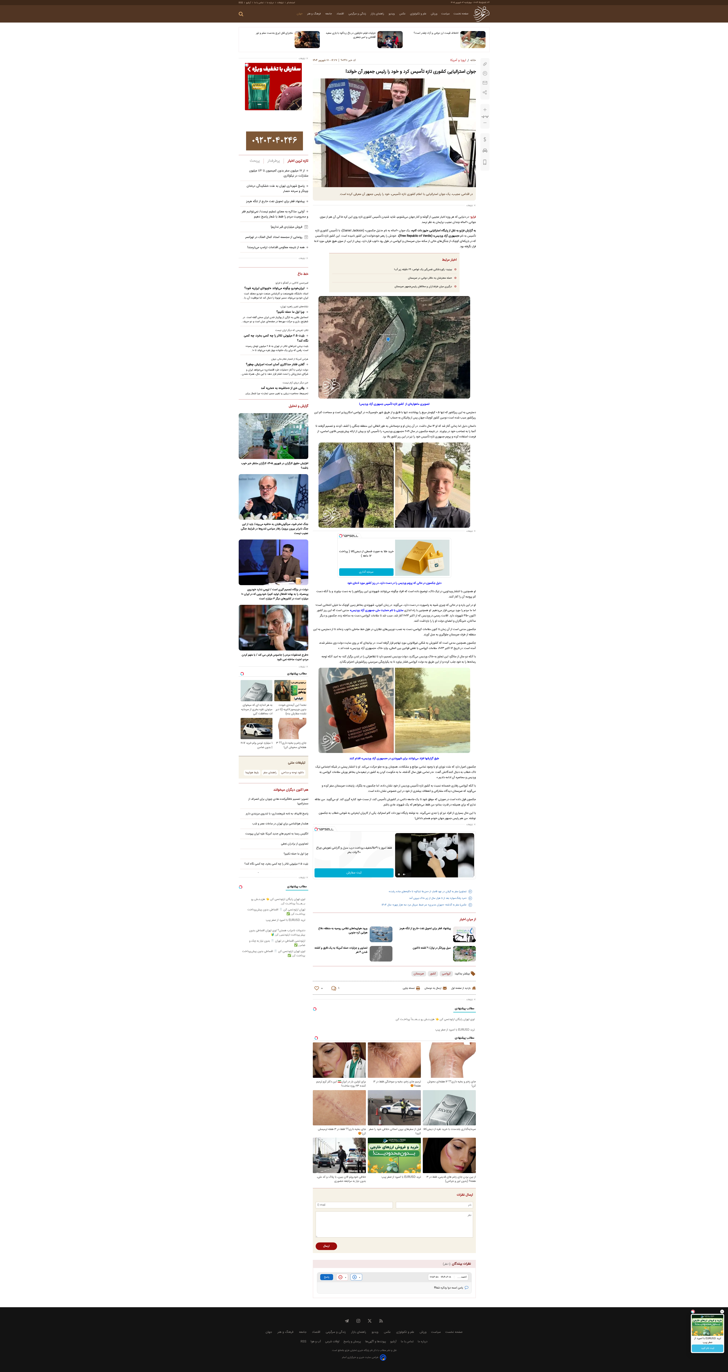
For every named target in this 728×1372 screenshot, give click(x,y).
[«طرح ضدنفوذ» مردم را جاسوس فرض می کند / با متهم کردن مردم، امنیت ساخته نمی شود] (273, 627)
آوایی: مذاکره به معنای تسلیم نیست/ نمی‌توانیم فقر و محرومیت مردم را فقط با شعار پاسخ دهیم (275, 214)
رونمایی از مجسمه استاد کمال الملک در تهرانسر (273, 237)
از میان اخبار (468, 919)
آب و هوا (316, 1341)
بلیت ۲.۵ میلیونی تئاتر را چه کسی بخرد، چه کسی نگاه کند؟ (276, 338)
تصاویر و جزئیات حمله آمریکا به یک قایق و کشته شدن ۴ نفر (341, 950)
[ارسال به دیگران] (485, 83)
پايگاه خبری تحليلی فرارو (356, 1350)
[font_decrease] (485, 123)
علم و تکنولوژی (418, 14)
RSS (241, 2)
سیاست (445, 14)
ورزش (434, 14)
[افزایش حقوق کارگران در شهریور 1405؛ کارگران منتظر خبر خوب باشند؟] (273, 436)
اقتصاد (341, 14)
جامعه (329, 14)
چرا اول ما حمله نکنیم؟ (290, 312)
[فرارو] (481, 14)
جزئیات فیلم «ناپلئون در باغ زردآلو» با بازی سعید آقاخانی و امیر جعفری (351, 35)
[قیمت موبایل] (485, 163)
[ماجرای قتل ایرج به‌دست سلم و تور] (307, 39)
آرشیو (248, 2)
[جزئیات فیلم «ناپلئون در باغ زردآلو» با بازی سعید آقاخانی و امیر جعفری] (390, 39)
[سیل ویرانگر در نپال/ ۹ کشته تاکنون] (464, 954)
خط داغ (303, 274)
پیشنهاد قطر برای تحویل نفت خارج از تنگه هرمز (425, 928)
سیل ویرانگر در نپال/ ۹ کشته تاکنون (432, 948)
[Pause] (399, 874)
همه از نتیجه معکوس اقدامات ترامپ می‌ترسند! (276, 247)
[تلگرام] (347, 1321)
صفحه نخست (460, 14)
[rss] (381, 1321)
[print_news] (484, 73)
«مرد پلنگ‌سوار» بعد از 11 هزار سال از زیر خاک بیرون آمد (438, 898)
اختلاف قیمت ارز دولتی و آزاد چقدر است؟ (436, 33)
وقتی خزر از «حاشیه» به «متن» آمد (282, 388)
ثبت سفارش (354, 872)
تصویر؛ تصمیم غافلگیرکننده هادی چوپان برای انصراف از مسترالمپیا (278, 801)
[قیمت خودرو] (484, 151)
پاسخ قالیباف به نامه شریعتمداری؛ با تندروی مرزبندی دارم (277, 813)
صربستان (419, 973)
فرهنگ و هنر (314, 14)
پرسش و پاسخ (352, 1341)
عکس (402, 14)
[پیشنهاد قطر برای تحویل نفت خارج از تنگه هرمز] (464, 934)
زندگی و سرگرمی (357, 14)
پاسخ (326, 1277)
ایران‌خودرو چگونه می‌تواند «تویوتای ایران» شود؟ (274, 288)
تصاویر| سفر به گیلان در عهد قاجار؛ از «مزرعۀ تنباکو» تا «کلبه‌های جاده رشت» (428, 892)
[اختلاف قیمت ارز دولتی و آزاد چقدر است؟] (473, 39)
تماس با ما (259, 2)
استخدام (291, 2)
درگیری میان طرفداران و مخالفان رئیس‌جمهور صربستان (423, 286)
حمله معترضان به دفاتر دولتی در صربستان (430, 278)
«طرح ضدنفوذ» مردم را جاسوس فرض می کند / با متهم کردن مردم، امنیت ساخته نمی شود (275, 657)
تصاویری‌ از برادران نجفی (294, 844)
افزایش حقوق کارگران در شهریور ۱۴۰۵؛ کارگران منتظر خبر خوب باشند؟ (274, 465)
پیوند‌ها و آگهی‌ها (375, 1341)
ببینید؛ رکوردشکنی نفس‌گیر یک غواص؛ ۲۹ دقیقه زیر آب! (423, 269)
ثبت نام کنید (707, 1348)
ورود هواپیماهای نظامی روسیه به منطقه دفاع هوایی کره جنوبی (342, 930)
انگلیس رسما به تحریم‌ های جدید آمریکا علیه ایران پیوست (276, 834)
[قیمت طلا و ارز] (484, 140)
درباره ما (270, 2)
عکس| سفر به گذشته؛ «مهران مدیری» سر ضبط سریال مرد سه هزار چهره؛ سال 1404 (424, 905)
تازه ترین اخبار (298, 161)
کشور (433, 973)
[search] (241, 14)
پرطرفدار (274, 161)
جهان (300, 14)
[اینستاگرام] (358, 1321)
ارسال (326, 1246)
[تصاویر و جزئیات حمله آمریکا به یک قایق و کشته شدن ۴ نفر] (381, 954)
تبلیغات (280, 2)
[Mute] (404, 874)
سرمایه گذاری (366, 572)
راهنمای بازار (378, 14)
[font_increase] (485, 110)
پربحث (255, 161)
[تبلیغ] (274, 140)
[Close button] (722, 1311)
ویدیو (392, 14)
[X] (369, 1321)
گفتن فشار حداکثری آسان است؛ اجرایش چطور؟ (275, 364)
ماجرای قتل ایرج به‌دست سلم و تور (274, 33)
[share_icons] (484, 92)
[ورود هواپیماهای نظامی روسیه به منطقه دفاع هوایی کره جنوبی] (381, 934)
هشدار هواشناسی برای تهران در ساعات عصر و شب (280, 824)
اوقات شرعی (332, 1341)
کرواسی (446, 973)
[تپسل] (341, 536)
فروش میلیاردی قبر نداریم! (286, 227)
